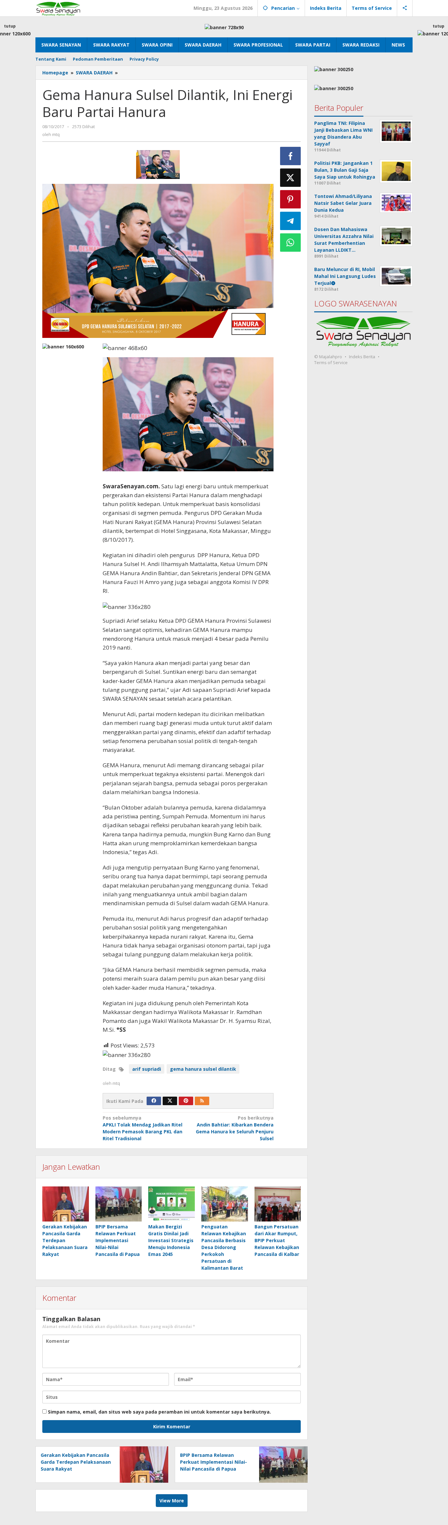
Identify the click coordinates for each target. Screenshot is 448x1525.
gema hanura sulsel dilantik (203, 1069)
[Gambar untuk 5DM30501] (158, 164)
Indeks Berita (362, 357)
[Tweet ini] (290, 177)
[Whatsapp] (290, 242)
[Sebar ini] (290, 156)
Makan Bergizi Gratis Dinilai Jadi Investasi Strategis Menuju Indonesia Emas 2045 (170, 1240)
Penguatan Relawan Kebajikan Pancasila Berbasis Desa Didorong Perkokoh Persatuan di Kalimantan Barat (223, 1247)
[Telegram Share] (290, 221)
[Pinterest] (186, 1101)
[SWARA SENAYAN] (58, 8)
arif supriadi (146, 1069)
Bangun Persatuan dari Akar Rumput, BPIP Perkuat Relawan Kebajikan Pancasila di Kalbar (277, 1240)
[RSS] (202, 1101)
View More (171, 1500)
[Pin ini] (290, 199)
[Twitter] (170, 1101)
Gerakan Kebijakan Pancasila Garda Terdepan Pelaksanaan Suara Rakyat (65, 1240)
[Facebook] (154, 1101)
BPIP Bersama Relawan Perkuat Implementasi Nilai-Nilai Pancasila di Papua (117, 1240)
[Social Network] (405, 8)
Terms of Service (331, 363)
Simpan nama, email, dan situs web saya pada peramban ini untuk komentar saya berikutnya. (159, 1412)
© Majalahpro (328, 357)
